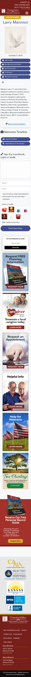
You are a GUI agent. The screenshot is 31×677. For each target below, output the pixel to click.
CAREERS (16, 638)
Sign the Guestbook (10, 68)
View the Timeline (11, 139)
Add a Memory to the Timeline (13, 64)
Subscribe (15, 247)
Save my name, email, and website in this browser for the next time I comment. (15, 196)
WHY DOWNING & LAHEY (11, 630)
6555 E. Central (7, 648)
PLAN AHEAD (17, 634)
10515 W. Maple (7, 660)
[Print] (3, 82)
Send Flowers (8, 72)
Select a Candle (7, 204)
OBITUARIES (7, 642)
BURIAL (24, 630)
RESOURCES (7, 638)
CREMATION (7, 634)
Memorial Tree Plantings (11, 77)
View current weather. (16, 124)
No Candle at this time (11, 222)
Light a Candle (9, 60)
